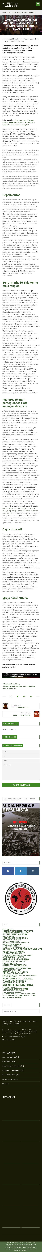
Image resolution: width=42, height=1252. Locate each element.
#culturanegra (8, 936)
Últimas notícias (8, 1079)
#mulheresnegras (10, 975)
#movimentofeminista (11, 970)
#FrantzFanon (20, 962)
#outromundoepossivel (27, 975)
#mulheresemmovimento (12, 974)
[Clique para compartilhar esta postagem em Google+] (24, 696)
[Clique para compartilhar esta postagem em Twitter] (17, 696)
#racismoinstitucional (17, 978)
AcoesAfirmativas (9, 996)
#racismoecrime (9, 977)
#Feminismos (8, 962)
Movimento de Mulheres (11, 1070)
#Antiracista (8, 929)
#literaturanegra (22, 967)
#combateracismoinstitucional (16, 932)
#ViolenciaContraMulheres (13, 991)
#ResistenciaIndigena (13, 983)
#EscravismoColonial (12, 954)
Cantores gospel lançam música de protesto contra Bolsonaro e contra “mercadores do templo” (18, 122)
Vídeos (4, 1084)
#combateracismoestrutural (17, 931)
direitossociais (8, 997)
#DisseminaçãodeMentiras (12, 686)
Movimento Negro (9, 1075)
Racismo (18, 997)
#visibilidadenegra (28, 994)
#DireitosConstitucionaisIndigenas (15, 943)
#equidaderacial (13, 951)
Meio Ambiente (7, 1061)
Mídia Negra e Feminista (11, 1066)
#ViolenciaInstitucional (11, 992)
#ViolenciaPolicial (11, 994)
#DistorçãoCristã (29, 686)
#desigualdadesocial (10, 941)
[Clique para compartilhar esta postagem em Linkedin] (31, 696)
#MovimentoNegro (15, 971)
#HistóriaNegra (9, 963)
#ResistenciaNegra (17, 985)
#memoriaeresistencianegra (16, 968)
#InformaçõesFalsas (10, 689)
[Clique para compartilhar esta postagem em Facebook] (11, 696)
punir (25, 432)
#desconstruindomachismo (11, 940)
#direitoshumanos (12, 944)
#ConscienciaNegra (15, 934)
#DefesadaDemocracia (15, 938)
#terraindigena (9, 987)
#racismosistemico (14, 981)
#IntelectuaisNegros (14, 965)
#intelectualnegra (8, 967)
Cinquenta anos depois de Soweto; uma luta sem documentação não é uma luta (20, 12)
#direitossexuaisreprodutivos (15, 947)
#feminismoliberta (13, 957)
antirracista (27, 995)
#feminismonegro (15, 959)
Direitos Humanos (9, 1057)
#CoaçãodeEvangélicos (11, 684)
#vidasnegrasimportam (15, 989)
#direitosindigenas (11, 946)
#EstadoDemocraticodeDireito (17, 955)
